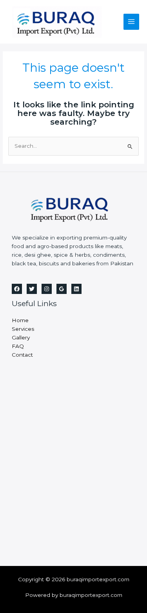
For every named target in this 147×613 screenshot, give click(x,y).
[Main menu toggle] (131, 22)
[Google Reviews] (61, 289)
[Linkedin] (76, 289)
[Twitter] (32, 289)
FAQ (18, 346)
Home (20, 320)
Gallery (21, 337)
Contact (22, 355)
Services (23, 329)
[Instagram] (47, 289)
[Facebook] (17, 289)
